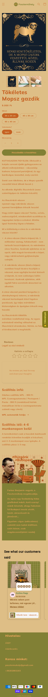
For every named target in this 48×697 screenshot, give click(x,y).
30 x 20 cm (10, 116)
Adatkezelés (11, 649)
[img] (24, 586)
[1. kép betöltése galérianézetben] (12, 81)
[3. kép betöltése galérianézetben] (36, 81)
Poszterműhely (26, 696)
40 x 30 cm (28, 116)
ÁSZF (8, 643)
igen (7, 132)
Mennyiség (6, 138)
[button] (3, 4)
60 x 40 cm (10, 121)
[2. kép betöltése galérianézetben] (24, 81)
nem (18, 132)
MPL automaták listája (14, 415)
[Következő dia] (45, 82)
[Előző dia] (3, 82)
